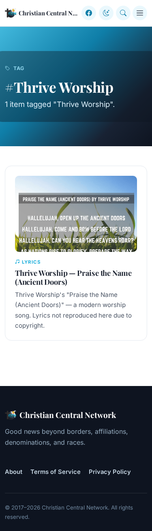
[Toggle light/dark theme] (106, 13)
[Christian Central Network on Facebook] (88, 13)
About (13, 472)
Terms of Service (55, 472)
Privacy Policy (110, 472)
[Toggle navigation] (140, 13)
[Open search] (123, 13)
